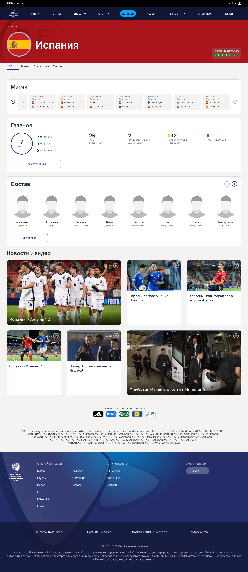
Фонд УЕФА (114, 478)
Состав (58, 66)
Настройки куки (199, 532)
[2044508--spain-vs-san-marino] (42, 102)
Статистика (41, 66)
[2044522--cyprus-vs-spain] (100, 102)
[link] (35, 13)
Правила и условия (99, 532)
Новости (42, 506)
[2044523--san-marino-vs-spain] (187, 102)
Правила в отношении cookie (149, 532)
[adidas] (98, 414)
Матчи (25, 66)
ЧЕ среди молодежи (14, 13)
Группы (41, 478)
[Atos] (111, 414)
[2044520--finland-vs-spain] (158, 102)
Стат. (40, 492)
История (77, 471)
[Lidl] (137, 414)
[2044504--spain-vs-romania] (216, 102)
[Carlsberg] (124, 414)
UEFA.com (113, 471)
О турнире (78, 478)
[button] (79, 13)
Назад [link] (14, 26)
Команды (43, 499)
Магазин (77, 485)
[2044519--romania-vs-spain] (71, 102)
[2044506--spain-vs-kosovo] (129, 102)
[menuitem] (37, 13)
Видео (41, 485)
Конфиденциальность (49, 532)
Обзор (13, 66)
